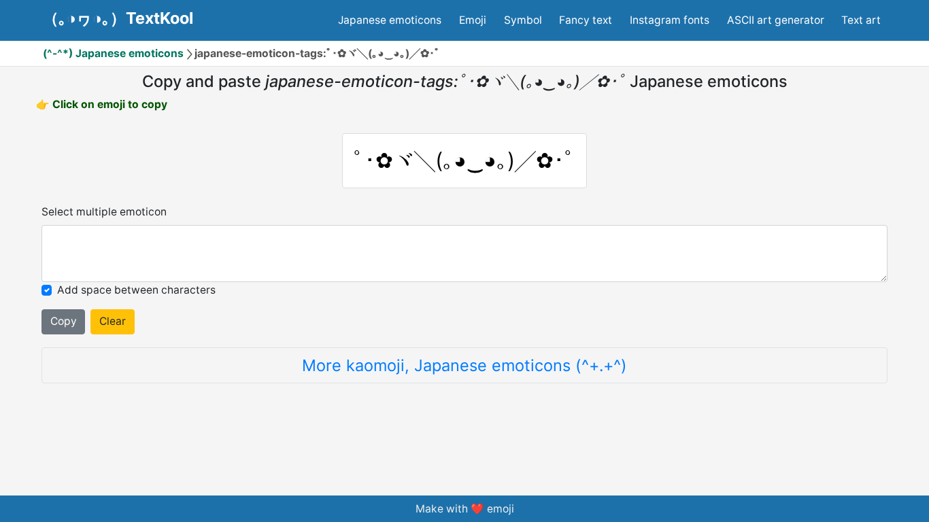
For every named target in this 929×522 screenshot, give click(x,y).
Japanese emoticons (389, 20)
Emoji (472, 20)
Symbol (523, 20)
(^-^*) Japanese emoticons (113, 53)
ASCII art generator (775, 20)
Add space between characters (136, 289)
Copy (63, 321)
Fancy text (585, 20)
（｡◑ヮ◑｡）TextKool (118, 18)
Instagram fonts (669, 20)
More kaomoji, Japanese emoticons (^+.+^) (464, 365)
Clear (112, 321)
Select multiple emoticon (104, 211)
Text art (861, 20)
